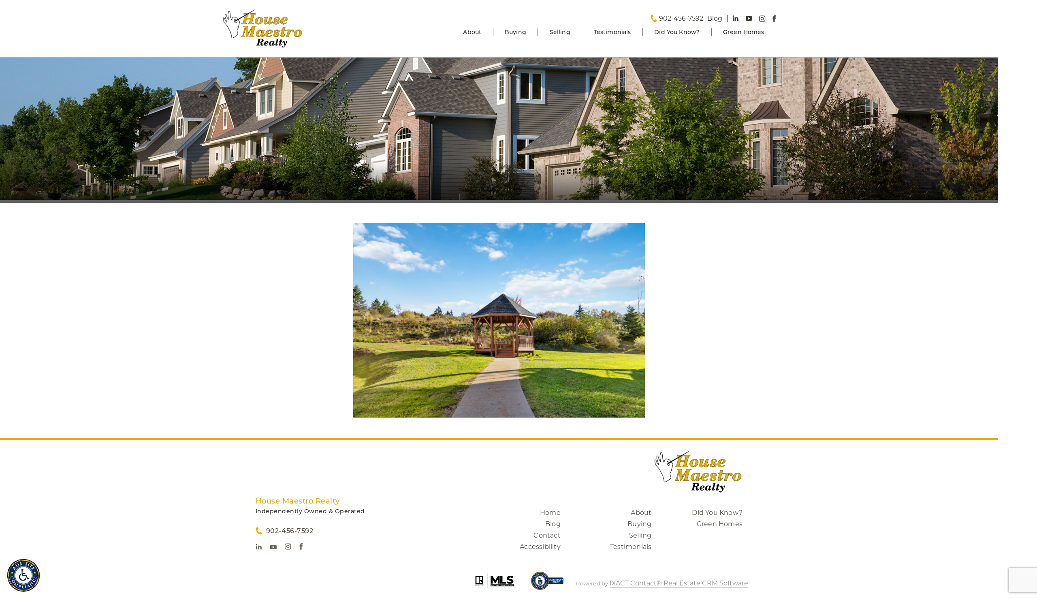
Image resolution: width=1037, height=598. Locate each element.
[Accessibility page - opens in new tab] (547, 585)
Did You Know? (677, 32)
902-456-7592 (681, 18)
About (472, 32)
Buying (515, 32)
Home (550, 513)
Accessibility (540, 547)
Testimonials (612, 32)
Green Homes (743, 32)
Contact (546, 535)
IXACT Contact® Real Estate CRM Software (679, 583)
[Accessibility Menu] (23, 575)
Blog (553, 524)
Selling (560, 32)
